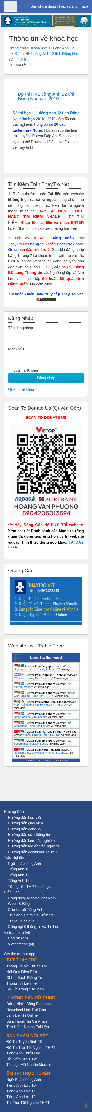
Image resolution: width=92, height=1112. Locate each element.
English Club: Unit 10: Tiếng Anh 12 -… (44, 694)
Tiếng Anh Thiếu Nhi (23, 1053)
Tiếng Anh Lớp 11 (20, 1091)
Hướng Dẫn (14, 811)
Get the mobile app (19, 953)
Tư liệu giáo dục (21, 921)
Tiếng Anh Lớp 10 (21, 1085)
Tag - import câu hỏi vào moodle (43, 715)
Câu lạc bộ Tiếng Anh (25, 909)
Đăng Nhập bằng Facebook (29, 1004)
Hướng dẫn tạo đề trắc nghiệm (33, 846)
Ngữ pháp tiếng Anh (24, 863)
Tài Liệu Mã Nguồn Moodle (28, 1064)
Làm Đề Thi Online (22, 1015)
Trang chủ (17, 48)
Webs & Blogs (20, 903)
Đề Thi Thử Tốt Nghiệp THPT (30, 1047)
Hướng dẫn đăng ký (24, 829)
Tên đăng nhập (20, 328)
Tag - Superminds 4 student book (43, 742)
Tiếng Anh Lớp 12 (21, 1097)
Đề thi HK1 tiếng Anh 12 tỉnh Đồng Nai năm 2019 (47, 96)
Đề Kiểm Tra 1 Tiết (21, 1059)
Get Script (30, 760)
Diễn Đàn (11, 892)
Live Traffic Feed (46, 657)
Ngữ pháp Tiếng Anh (23, 1079)
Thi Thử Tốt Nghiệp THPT (28, 1102)
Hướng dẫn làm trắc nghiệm (31, 840)
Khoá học (39, 48)
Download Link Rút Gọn (26, 1009)
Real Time (45, 760)
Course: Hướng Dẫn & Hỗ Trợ (33, 678)
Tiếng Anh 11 (18, 875)
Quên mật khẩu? (22, 389)
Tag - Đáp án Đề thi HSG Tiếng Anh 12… (43, 667)
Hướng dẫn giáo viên (25, 823)
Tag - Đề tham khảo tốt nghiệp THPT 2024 (41, 704)
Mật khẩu (16, 349)
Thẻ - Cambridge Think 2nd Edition (43, 724)
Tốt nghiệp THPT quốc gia (29, 886)
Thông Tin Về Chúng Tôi (26, 966)
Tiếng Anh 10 (18, 869)
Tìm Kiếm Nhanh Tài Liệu (27, 1027)
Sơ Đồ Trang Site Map (25, 989)
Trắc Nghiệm (14, 857)
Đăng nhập (77, 6)
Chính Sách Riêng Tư (24, 977)
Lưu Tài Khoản (25, 370)
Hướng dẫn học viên (25, 817)
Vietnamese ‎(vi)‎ (17, 932)
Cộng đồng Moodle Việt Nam (32, 898)
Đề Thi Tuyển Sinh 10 (24, 1041)
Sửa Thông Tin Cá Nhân (26, 1021)
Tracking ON (60, 760)
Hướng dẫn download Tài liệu (32, 852)
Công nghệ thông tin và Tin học (33, 926)
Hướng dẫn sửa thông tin (29, 834)
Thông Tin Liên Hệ (21, 983)
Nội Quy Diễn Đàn (21, 972)
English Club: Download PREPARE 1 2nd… (41, 752)
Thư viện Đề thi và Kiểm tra (31, 915)
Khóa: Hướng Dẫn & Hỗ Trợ (41, 734)
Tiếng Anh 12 (63, 48)
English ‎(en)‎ (18, 938)
